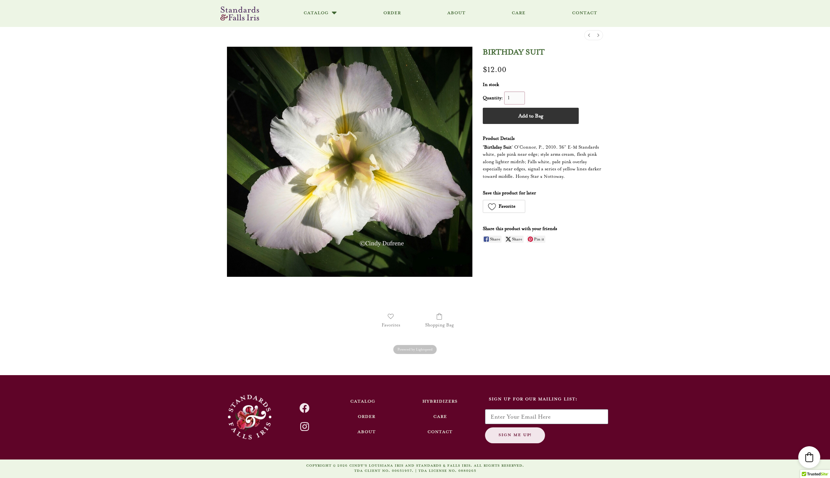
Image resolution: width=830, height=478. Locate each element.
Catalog (315, 12)
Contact (584, 12)
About (456, 12)
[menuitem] (589, 35)
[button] (504, 206)
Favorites (391, 325)
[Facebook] (305, 408)
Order (392, 12)
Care (518, 12)
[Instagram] (305, 427)
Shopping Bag (439, 325)
